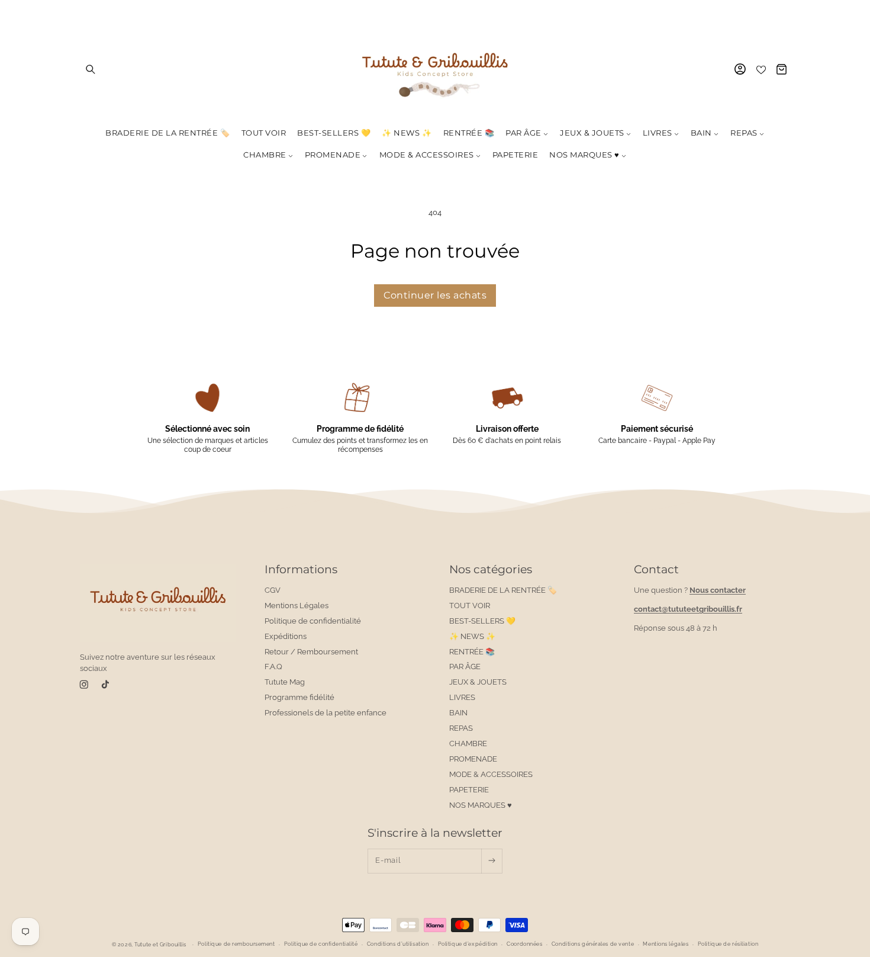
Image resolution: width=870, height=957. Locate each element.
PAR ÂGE (465, 667)
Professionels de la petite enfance (325, 712)
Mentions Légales (296, 605)
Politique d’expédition (468, 945)
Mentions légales (665, 945)
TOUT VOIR (469, 605)
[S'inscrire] (491, 860)
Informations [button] (301, 569)
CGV (273, 590)
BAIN (458, 712)
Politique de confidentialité (313, 620)
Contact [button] (656, 569)
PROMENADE (473, 758)
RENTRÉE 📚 (472, 651)
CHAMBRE (468, 743)
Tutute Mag (285, 682)
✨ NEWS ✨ (472, 636)
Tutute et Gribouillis (160, 945)
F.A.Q (273, 667)
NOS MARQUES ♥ (480, 805)
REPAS (461, 728)
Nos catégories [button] (490, 569)
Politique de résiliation (728, 945)
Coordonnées (524, 945)
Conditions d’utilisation (397, 945)
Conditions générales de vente (593, 945)
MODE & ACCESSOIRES (491, 774)
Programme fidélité (299, 697)
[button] (90, 69)
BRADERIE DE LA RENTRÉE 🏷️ (503, 590)
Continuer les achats (435, 295)
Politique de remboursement (236, 945)
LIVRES (462, 697)
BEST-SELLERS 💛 (482, 620)
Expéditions (286, 636)
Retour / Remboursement (311, 651)
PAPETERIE (469, 789)
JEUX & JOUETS (478, 682)
